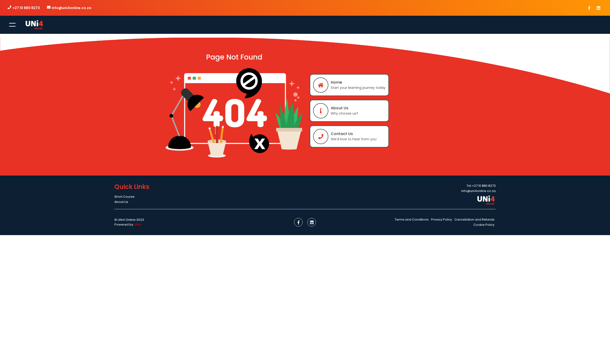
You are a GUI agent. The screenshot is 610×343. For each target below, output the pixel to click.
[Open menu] (12, 25)
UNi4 (137, 224)
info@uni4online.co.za (71, 7)
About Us (339, 108)
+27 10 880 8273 (26, 7)
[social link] (589, 8)
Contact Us (342, 133)
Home (336, 82)
